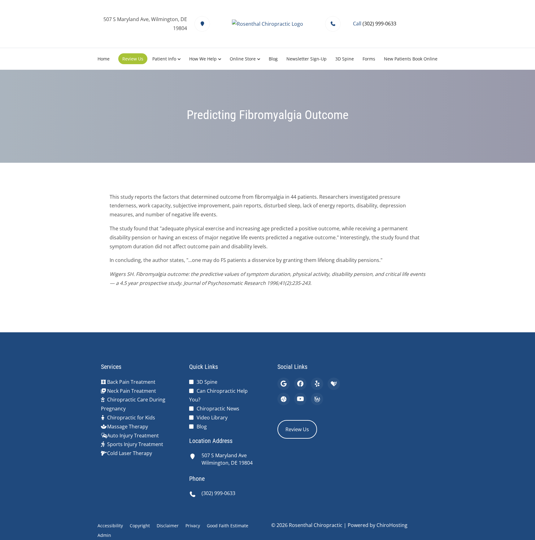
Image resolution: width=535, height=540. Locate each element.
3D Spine (344, 59)
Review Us (132, 59)
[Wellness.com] (317, 399)
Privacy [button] (192, 526)
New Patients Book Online (410, 59)
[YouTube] (300, 399)
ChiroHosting (391, 525)
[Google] (283, 384)
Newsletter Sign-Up (306, 59)
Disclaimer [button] (168, 526)
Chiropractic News (218, 408)
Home (104, 59)
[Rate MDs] (283, 399)
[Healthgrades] (334, 384)
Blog (273, 59)
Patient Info (164, 59)
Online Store (243, 59)
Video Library (212, 417)
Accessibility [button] (110, 526)
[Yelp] (317, 384)
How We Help (203, 59)
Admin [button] (104, 535)
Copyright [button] (140, 526)
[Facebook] (300, 384)
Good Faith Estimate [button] (227, 526)
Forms (369, 59)
